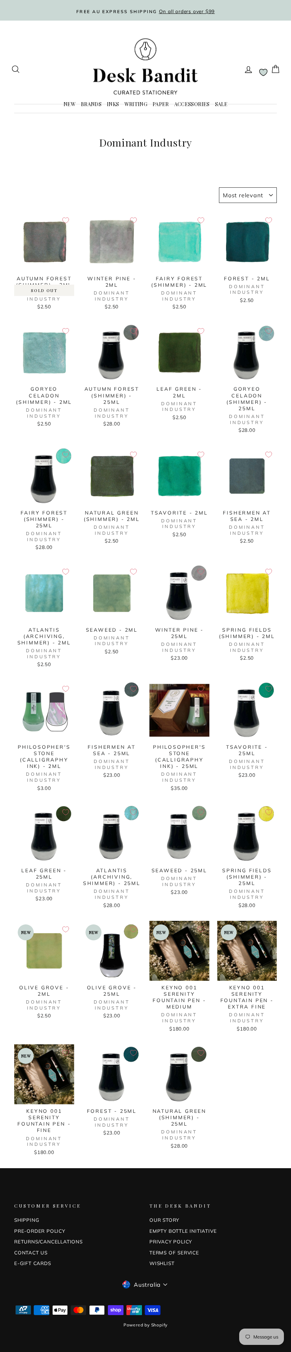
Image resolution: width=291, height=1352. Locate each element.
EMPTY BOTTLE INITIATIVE (182, 1231)
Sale (221, 104)
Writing (136, 104)
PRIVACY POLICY (170, 1241)
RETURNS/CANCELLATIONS (48, 1241)
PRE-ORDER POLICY (39, 1231)
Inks (113, 104)
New (70, 104)
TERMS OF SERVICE (174, 1252)
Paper (161, 104)
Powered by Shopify (145, 1325)
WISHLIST (161, 1263)
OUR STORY (164, 1220)
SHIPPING (26, 1220)
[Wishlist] (263, 72)
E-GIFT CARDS (32, 1263)
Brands (91, 104)
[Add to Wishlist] (65, 220)
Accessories (192, 104)
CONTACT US (31, 1252)
